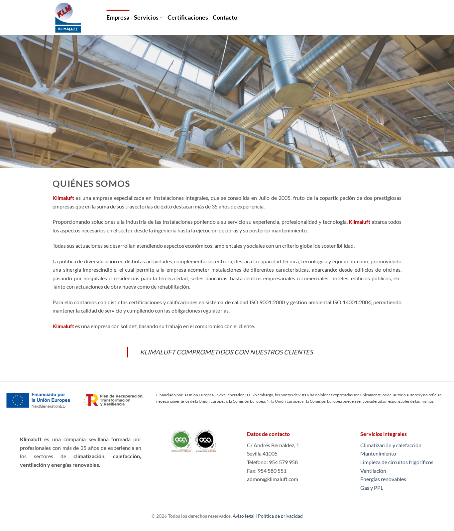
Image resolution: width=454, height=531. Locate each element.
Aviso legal (244, 516)
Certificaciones (188, 17)
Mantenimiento (378, 453)
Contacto (225, 17)
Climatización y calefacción (390, 445)
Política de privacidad (280, 516)
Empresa (117, 17)
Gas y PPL (371, 487)
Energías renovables (383, 479)
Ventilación (373, 470)
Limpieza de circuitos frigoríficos (396, 462)
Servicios (146, 17)
